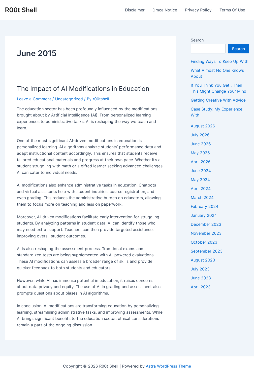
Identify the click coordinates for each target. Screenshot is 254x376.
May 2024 (200, 179)
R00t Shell (21, 10)
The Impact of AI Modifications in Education (83, 88)
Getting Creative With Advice (218, 100)
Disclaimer (135, 9)
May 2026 (200, 152)
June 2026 (201, 143)
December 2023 (206, 224)
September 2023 (206, 251)
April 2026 (201, 161)
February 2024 (204, 206)
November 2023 (206, 233)
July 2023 (200, 268)
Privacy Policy (198, 9)
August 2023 (203, 260)
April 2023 (201, 286)
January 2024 (204, 215)
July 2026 (200, 134)
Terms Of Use (232, 9)
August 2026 (203, 125)
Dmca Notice (165, 9)
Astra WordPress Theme (168, 366)
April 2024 (201, 188)
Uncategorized (69, 98)
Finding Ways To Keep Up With (219, 61)
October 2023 (204, 242)
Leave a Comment (34, 98)
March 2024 (202, 197)
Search (197, 40)
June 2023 (201, 277)
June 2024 (201, 170)
